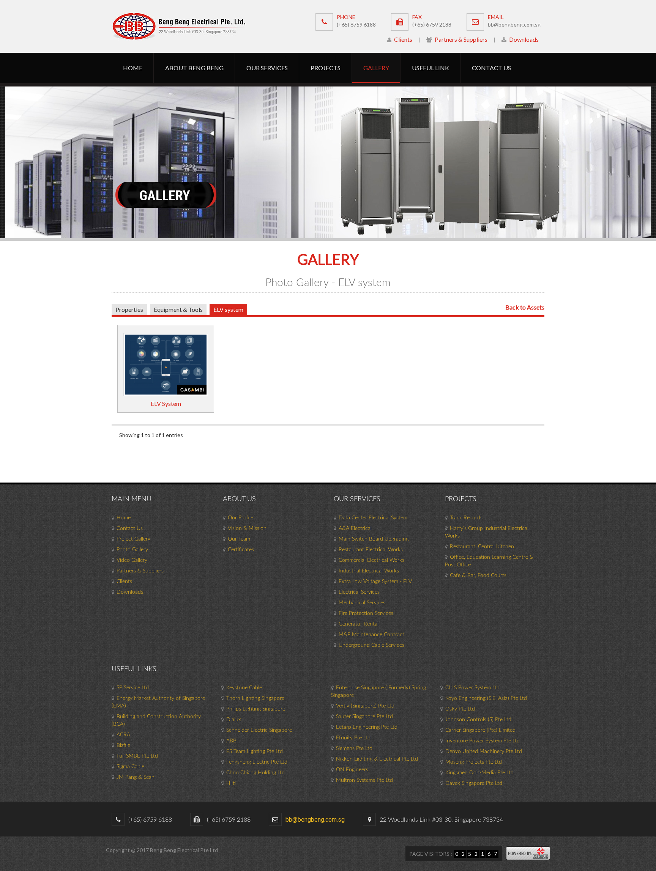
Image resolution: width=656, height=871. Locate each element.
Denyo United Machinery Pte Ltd (483, 751)
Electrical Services (359, 592)
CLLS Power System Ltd (472, 687)
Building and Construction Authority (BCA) (156, 720)
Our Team (239, 539)
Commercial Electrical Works (371, 560)
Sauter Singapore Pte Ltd (364, 716)
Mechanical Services (362, 602)
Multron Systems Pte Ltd (364, 780)
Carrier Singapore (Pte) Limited (480, 730)
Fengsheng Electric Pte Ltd (256, 762)
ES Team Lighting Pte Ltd (254, 751)
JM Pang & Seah (136, 777)
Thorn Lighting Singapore (255, 698)
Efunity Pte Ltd (353, 738)
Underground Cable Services (371, 645)
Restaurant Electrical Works (371, 549)
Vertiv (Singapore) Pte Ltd (365, 706)
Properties (129, 309)
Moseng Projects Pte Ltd (473, 762)
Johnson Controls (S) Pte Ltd (478, 719)
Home (124, 517)
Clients (402, 39)
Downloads (523, 39)
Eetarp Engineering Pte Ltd (366, 727)
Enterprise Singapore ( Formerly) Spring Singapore (378, 691)
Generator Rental (358, 624)
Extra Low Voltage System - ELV (375, 581)
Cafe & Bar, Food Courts (478, 575)
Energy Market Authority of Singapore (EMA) (158, 702)
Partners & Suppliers (460, 39)
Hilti (231, 783)
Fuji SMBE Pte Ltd (137, 756)
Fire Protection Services (366, 613)
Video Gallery (132, 560)
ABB (231, 741)
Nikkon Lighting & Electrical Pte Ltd (377, 759)
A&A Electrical (355, 528)
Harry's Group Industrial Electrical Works (486, 532)
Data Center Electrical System (373, 517)
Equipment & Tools (178, 309)
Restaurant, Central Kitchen (482, 546)
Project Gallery (133, 539)
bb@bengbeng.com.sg (514, 24)
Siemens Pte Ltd (354, 748)
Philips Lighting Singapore (255, 709)
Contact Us (130, 528)
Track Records (466, 517)
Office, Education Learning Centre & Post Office (489, 561)
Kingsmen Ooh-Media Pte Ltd (479, 772)
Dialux (233, 719)
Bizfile (123, 745)
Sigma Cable (130, 766)
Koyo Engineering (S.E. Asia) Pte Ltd (486, 698)
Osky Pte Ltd (460, 709)
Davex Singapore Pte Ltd (473, 783)
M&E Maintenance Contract (371, 634)
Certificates (241, 549)
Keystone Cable (244, 687)
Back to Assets (524, 307)
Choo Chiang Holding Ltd (255, 772)
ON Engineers (352, 769)
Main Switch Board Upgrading (373, 539)
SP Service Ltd (133, 687)
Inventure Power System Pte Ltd (482, 741)
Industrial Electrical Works (369, 571)
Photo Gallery (132, 549)
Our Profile (240, 517)
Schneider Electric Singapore (259, 730)
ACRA (123, 734)
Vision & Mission (247, 528)
